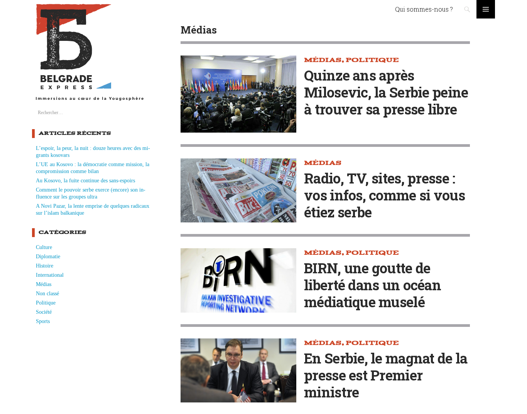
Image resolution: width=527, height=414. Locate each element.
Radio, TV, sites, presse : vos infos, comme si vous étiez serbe (384, 195)
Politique (46, 303)
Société (44, 312)
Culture (44, 247)
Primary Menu (485, 9)
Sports (43, 321)
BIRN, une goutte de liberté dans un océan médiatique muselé (372, 285)
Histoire (44, 266)
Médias (43, 284)
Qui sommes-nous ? (424, 9)
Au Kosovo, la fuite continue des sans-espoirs (85, 180)
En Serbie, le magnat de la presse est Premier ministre (385, 375)
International (50, 275)
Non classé (47, 293)
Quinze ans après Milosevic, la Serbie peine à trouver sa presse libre (386, 92)
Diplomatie (48, 256)
